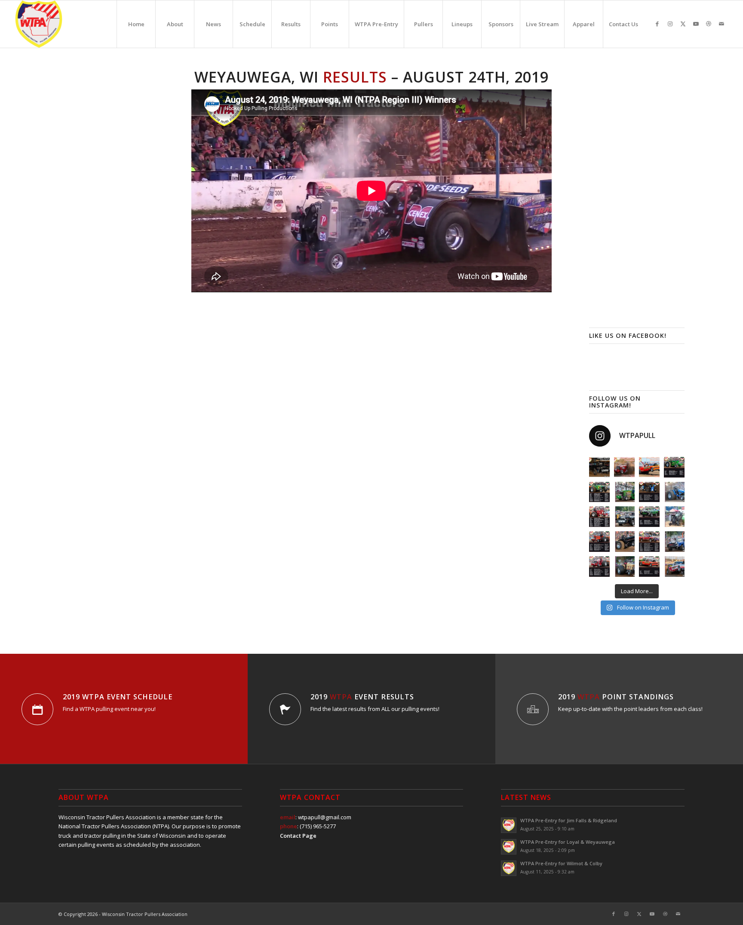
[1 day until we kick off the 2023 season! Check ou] (624, 492)
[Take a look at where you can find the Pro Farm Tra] (674, 467)
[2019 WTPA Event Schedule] (37, 709)
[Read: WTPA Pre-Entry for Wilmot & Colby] (508, 868)
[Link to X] (682, 23)
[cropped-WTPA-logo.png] (38, 24)
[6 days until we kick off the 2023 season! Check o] (674, 541)
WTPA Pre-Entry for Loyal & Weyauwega (567, 842)
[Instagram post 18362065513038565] (649, 516)
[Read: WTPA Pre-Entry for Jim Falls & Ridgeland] (508, 825)
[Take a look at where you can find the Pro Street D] (649, 541)
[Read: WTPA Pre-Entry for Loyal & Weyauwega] (508, 847)
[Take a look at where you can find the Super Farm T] (599, 516)
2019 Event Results (362, 696)
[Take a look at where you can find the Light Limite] (599, 492)
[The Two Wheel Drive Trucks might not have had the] (649, 467)
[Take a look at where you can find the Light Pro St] (599, 541)
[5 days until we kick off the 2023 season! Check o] (624, 541)
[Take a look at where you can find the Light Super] (599, 566)
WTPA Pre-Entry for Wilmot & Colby (561, 863)
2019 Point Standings (616, 696)
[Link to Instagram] (669, 23)
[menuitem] (136, 24)
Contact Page (298, 835)
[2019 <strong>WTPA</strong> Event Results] (285, 709)
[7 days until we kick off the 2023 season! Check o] (624, 566)
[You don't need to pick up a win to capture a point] (624, 467)
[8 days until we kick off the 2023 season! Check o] (674, 566)
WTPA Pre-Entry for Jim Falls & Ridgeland (568, 820)
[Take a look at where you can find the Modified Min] (649, 492)
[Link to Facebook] (657, 23)
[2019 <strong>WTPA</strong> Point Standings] (533, 709)
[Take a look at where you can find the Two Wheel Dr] (649, 566)
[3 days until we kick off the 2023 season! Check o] (624, 516)
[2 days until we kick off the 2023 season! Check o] (674, 492)
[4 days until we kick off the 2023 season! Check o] (674, 516)
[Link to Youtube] (695, 23)
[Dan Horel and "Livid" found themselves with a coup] (599, 467)
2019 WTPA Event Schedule (117, 696)
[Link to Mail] (721, 23)
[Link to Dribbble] (708, 23)
